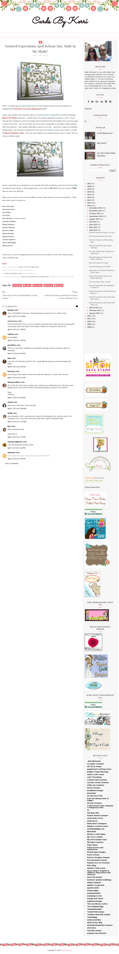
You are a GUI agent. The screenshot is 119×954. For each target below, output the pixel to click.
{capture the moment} (96, 933)
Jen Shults (12, 345)
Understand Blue (94, 920)
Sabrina (11, 334)
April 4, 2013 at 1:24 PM (16, 316)
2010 (89, 321)
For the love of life (95, 796)
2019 (89, 189)
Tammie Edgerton (15, 442)
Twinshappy (92, 917)
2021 (89, 183)
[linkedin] (102, 101)
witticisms (91, 928)
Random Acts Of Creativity (98, 863)
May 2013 (93, 227)
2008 (89, 327)
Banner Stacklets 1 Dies (42, 276)
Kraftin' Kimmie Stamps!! (97, 815)
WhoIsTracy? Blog (94, 922)
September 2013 (96, 216)
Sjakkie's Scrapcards (95, 885)
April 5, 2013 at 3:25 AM (16, 397)
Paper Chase (92, 845)
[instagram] (106, 101)
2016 (89, 197)
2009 (89, 324)
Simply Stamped (94, 882)
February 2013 (95, 310)
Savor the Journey (94, 877)
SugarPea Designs (94, 901)
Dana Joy (11, 371)
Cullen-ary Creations (95, 785)
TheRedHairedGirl (94, 909)
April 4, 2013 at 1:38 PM (16, 329)
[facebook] (88, 101)
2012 (89, 316)
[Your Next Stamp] (86, 121)
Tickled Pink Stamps (95, 912)
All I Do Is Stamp (94, 766)
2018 (89, 192)
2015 (89, 200)
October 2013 (95, 213)
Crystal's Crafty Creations (98, 782)
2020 (89, 186)
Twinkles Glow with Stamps (98, 914)
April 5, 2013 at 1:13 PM (16, 437)
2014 (89, 203)
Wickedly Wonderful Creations (100, 925)
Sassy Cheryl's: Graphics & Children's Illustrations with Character (99, 873)
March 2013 (94, 307)
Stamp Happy (92, 890)
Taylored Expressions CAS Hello (100, 266)
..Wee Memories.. (94, 761)
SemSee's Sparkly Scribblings (99, 880)
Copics (20, 273)
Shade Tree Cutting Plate (28, 276)
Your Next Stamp (94, 930)
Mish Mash (91, 831)
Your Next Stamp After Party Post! (100, 236)
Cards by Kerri (59, 21)
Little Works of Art (95, 818)
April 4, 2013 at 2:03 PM (16, 353)
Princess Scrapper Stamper (98, 857)
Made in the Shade (24, 267)
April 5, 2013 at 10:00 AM (17, 408)
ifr (88, 810)
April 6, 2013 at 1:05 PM (16, 459)
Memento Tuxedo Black (11, 273)
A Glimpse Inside (34, 267)
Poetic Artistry (93, 855)
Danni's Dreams (93, 788)
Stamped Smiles (94, 893)
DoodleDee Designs (95, 790)
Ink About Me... (93, 813)
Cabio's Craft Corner (95, 774)
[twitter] (92, 101)
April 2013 (93, 230)
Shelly (10, 413)
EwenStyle (91, 793)
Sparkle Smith (93, 888)
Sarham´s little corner (96, 868)
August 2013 (94, 219)
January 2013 (94, 313)
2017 (89, 194)
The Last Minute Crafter (97, 904)
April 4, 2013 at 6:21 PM (16, 377)
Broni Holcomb (7, 206)
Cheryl (10, 402)
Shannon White (14, 382)
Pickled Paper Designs (96, 852)
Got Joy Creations (94, 803)
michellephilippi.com (95, 829)
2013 (89, 205)
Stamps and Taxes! (95, 898)
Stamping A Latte (94, 896)
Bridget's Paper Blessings (97, 772)
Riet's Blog (91, 865)
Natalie (11, 310)
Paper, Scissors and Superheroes (95, 848)
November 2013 (96, 211)
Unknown (11, 452)
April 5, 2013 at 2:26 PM (16, 448)
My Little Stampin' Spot (97, 839)
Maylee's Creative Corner (97, 826)
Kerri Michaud (7, 218)
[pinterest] (110, 101)
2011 (89, 318)
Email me (88, 109)
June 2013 (93, 224)
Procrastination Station (97, 860)
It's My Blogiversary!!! (105, 133)
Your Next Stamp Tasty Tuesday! (100, 282)
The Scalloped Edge (95, 906)
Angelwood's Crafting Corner (99, 769)
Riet (9, 426)
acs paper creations (95, 764)
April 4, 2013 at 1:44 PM (16, 340)
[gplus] (97, 101)
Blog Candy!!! (101, 143)
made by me (92, 821)
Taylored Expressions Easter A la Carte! (102, 232)
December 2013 (95, 208)
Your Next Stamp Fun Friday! (99, 263)
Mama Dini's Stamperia (97, 823)
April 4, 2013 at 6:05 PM (16, 367)
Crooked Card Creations (97, 780)
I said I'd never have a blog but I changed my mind (100, 807)
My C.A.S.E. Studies (95, 837)
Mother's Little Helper (96, 834)
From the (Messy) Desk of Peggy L (98, 799)
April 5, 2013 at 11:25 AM (17, 421)
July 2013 (93, 222)
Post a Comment (11, 463)
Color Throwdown (94, 777)
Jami (9, 358)
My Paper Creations (95, 842)
